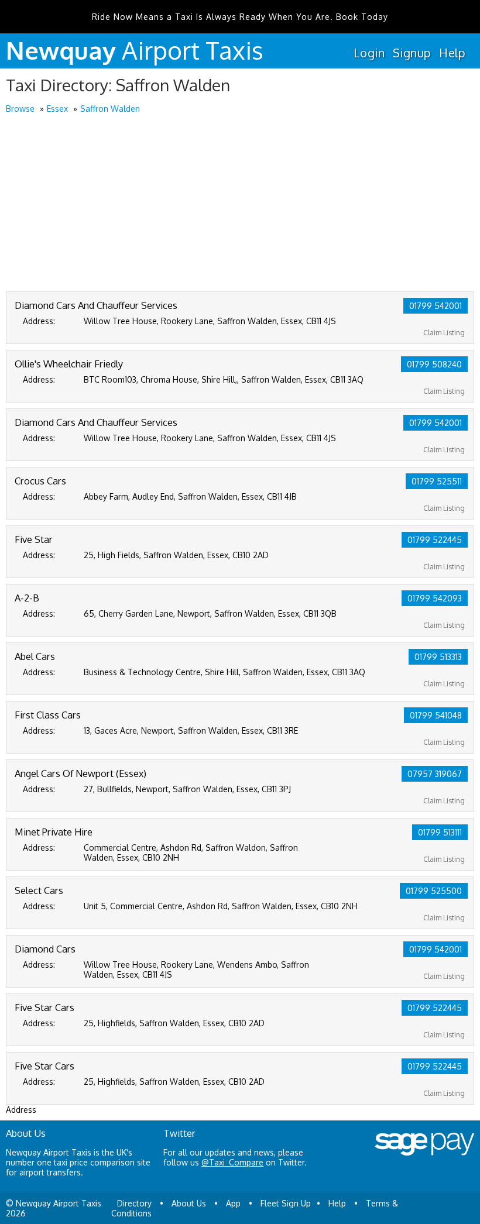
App (233, 1203)
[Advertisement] (240, 204)
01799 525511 (437, 481)
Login (369, 52)
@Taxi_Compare (232, 1162)
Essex (57, 109)
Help (452, 52)
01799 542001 (435, 306)
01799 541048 (436, 715)
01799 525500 (434, 891)
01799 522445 (434, 540)
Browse (20, 109)
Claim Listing (444, 332)
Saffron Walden (110, 109)
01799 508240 (434, 364)
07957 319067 (434, 774)
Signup (412, 52)
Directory (134, 1203)
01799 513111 (440, 832)
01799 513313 (438, 657)
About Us (189, 1203)
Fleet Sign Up (285, 1203)
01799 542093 (434, 598)
